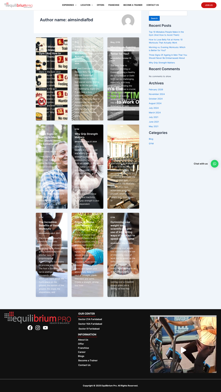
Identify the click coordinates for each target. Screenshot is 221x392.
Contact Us (152, 5)
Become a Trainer (88, 360)
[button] (214, 164)
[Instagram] (37, 327)
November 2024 (157, 94)
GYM (118, 42)
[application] (75, 5)
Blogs (81, 356)
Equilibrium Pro (109, 385)
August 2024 (155, 103)
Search (154, 18)
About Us (83, 339)
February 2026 (156, 89)
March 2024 (155, 112)
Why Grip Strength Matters (162, 62)
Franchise (113, 5)
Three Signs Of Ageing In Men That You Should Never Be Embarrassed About (51, 140)
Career (82, 352)
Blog (41, 42)
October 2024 (156, 98)
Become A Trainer (132, 5)
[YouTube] (45, 327)
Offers (100, 5)
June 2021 (154, 121)
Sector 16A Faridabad (90, 323)
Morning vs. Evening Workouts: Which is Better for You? (123, 50)
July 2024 (154, 108)
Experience (68, 5)
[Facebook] (30, 327)
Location (85, 5)
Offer (81, 343)
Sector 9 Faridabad (89, 328)
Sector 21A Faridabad (90, 319)
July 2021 (153, 117)
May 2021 (153, 126)
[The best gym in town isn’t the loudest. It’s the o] (183, 350)
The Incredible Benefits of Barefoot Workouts (51, 225)
